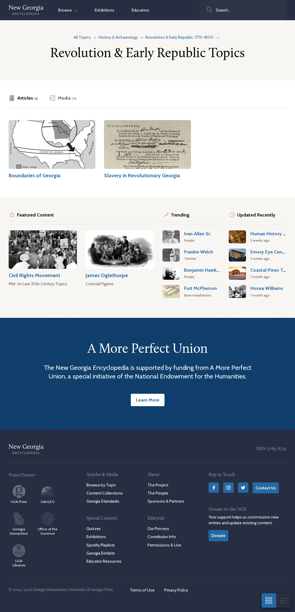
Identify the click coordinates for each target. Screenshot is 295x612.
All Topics (82, 37)
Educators (140, 10)
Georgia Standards (102, 501)
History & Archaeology (118, 37)
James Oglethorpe (107, 275)
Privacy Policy (176, 590)
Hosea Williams (266, 288)
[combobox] (243, 10)
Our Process (158, 528)
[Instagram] (228, 487)
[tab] (23, 98)
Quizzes (93, 528)
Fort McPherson (200, 288)
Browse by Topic (101, 485)
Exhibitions (104, 10)
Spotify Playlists (100, 545)
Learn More (147, 400)
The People (158, 493)
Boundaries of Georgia (34, 175)
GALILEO (47, 501)
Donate (218, 535)
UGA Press (19, 501)
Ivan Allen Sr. (197, 233)
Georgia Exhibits (100, 553)
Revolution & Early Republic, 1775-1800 (179, 37)
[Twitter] (243, 487)
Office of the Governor (47, 531)
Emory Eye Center (269, 252)
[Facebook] (214, 487)
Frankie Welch (198, 252)
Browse (66, 10)
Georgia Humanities (19, 531)
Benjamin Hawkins (203, 270)
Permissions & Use (164, 545)
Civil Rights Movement (34, 275)
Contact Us (266, 487)
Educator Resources (104, 561)
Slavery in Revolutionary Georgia (142, 175)
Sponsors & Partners (166, 501)
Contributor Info (162, 536)
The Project (158, 485)
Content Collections (104, 493)
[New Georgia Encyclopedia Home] (26, 10)
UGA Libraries (18, 563)
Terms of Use (142, 590)
